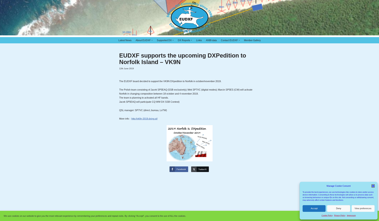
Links (199, 40)
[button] (373, 185)
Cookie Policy (327, 215)
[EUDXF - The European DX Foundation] (189, 18)
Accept (314, 208)
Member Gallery (252, 40)
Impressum (351, 215)
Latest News (124, 40)
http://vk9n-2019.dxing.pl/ (144, 118)
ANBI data (211, 40)
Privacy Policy (339, 215)
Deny (338, 208)
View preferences (363, 208)
